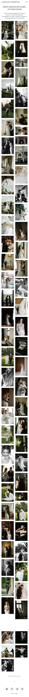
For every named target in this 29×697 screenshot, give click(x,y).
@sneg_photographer (14, 676)
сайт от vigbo (14, 693)
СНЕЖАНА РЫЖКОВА (10, 2)
